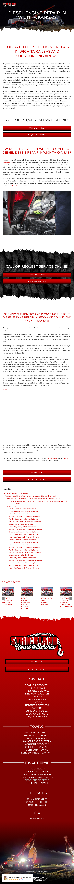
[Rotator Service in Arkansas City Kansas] (8, 591)
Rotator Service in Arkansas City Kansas (8, 601)
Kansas (45, 328)
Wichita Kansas (8, 162)
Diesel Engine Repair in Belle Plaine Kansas (25, 603)
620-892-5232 (17, 186)
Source (5, 389)
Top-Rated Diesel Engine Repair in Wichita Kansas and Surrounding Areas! (30, 496)
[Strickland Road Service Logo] (37, 633)
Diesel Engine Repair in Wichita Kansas (17, 493)
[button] (3, 598)
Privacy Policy (40, 818)
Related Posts (11, 506)
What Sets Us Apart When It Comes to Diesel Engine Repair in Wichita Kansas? (33, 499)
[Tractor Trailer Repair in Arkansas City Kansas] (66, 591)
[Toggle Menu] (69, 5)
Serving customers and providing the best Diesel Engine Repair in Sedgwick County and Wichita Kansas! (38, 502)
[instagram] (39, 812)
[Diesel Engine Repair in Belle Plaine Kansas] (27, 591)
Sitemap (32, 818)
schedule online (51, 458)
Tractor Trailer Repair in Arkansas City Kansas (66, 602)
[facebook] (35, 812)
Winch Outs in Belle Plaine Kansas (46, 601)
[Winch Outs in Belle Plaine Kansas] (47, 591)
